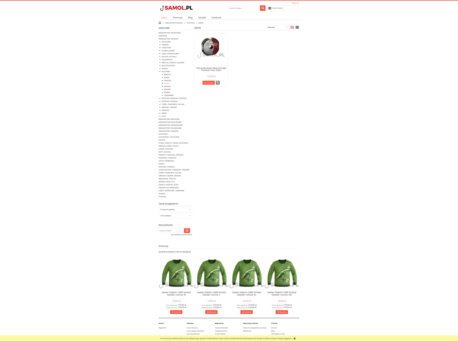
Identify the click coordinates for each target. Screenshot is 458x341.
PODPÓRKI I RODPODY (167, 158)
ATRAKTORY (166, 48)
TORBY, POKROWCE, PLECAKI (173, 104)
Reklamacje (247, 331)
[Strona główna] (181, 8)
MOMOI (167, 92)
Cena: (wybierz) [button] (165, 216)
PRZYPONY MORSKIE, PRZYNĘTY (174, 98)
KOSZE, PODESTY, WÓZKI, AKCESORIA (173, 143)
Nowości (162, 193)
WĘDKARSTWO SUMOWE (168, 131)
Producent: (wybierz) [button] (167, 209)
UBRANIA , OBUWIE (169, 107)
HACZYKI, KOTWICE (169, 56)
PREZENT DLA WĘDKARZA (169, 187)
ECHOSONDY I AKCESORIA (169, 137)
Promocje (162, 196)
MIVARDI (167, 89)
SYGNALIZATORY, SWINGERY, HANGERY (174, 170)
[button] (218, 83)
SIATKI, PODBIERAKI (166, 161)
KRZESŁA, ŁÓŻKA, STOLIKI (169, 146)
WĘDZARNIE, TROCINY (167, 179)
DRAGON (167, 80)
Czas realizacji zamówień (195, 331)
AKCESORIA (166, 42)
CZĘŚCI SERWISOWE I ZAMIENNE (171, 190)
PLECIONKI (166, 71)
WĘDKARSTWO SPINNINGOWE (171, 125)
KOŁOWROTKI (167, 59)
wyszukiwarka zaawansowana (181, 234)
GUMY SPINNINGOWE (170, 54)
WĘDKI (164, 113)
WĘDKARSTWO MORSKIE (168, 39)
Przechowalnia (220, 334)
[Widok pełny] (297, 27)
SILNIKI (161, 164)
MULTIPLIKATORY (168, 65)
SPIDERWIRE (169, 95)
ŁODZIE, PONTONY (166, 149)
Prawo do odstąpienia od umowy (255, 328)
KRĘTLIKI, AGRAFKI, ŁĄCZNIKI (173, 62)
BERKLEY (167, 74)
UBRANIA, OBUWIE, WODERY (170, 176)
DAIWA (166, 77)
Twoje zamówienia (221, 328)
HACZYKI (162, 140)
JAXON (166, 83)
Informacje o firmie (278, 334)
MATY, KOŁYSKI (165, 152)
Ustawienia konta (221, 331)
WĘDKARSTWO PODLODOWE (170, 122)
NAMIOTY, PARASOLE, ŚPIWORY (171, 155)
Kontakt (274, 328)
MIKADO (167, 86)
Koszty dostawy (192, 328)
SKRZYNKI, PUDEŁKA (170, 101)
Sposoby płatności (193, 334)
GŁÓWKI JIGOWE (168, 51)
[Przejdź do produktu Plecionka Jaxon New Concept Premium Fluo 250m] (211, 50)
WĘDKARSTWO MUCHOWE (169, 119)
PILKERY (165, 68)
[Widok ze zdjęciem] (292, 27)
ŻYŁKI (164, 116)
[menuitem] (164, 17)
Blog (272, 331)
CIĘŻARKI (165, 45)
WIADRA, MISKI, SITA (167, 182)
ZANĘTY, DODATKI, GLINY (168, 184)
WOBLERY (165, 110)
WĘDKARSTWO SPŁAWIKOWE (170, 128)
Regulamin (162, 328)
